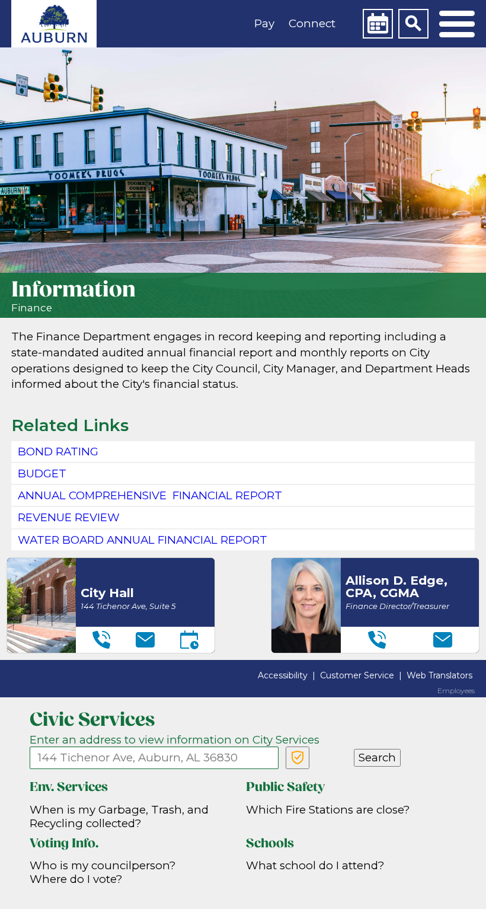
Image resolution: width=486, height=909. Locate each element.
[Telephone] (101, 640)
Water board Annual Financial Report (142, 540)
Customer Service (357, 675)
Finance (31, 308)
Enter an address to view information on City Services (174, 740)
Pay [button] (264, 23)
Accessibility (283, 675)
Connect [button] (312, 23)
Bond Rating (58, 451)
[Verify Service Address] (297, 757)
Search (377, 757)
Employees (456, 690)
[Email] (145, 640)
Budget (42, 473)
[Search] (413, 24)
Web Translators (439, 675)
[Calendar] (377, 24)
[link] (54, 23)
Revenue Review (69, 517)
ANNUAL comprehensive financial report (150, 495)
